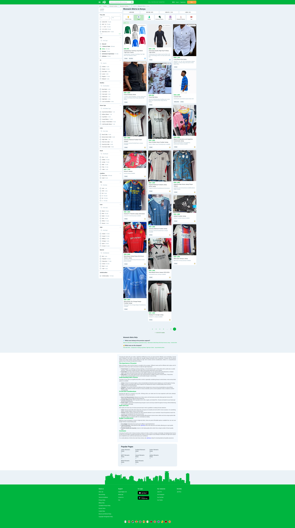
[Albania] (166, 521)
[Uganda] (129, 521)
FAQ (119, 500)
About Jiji (101, 491)
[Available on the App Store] (143, 493)
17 (170, 329)
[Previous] (145, 329)
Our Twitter (160, 500)
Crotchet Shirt (174, 342)
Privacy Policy (102, 500)
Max (113, 17)
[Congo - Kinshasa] (158, 521)
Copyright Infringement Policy (106, 516)
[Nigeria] (125, 521)
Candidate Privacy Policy (104, 505)
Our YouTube (160, 497)
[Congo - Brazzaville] (162, 521)
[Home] (104, 2)
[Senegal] (144, 521)
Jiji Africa (179, 491)
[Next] (174, 329)
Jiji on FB (159, 491)
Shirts (125, 22)
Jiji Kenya (143, 425)
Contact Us (120, 497)
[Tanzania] (133, 521)
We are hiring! (102, 494)
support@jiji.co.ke (122, 491)
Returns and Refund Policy (105, 513)
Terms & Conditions (103, 497)
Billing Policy (102, 502)
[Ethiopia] (140, 521)
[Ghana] (136, 521)
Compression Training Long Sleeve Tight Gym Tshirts (142, 347)
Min (101, 17)
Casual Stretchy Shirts (159, 347)
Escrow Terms (102, 508)
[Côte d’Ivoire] (147, 521)
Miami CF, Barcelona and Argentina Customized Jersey (135, 342)
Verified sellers (108, 275)
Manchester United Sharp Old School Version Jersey (159, 342)
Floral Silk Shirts (126, 347)
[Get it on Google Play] (143, 498)
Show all (104, 44)
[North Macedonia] (169, 521)
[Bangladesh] (151, 521)
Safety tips (120, 494)
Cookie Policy (102, 511)
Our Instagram (160, 494)
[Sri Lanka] (155, 521)
